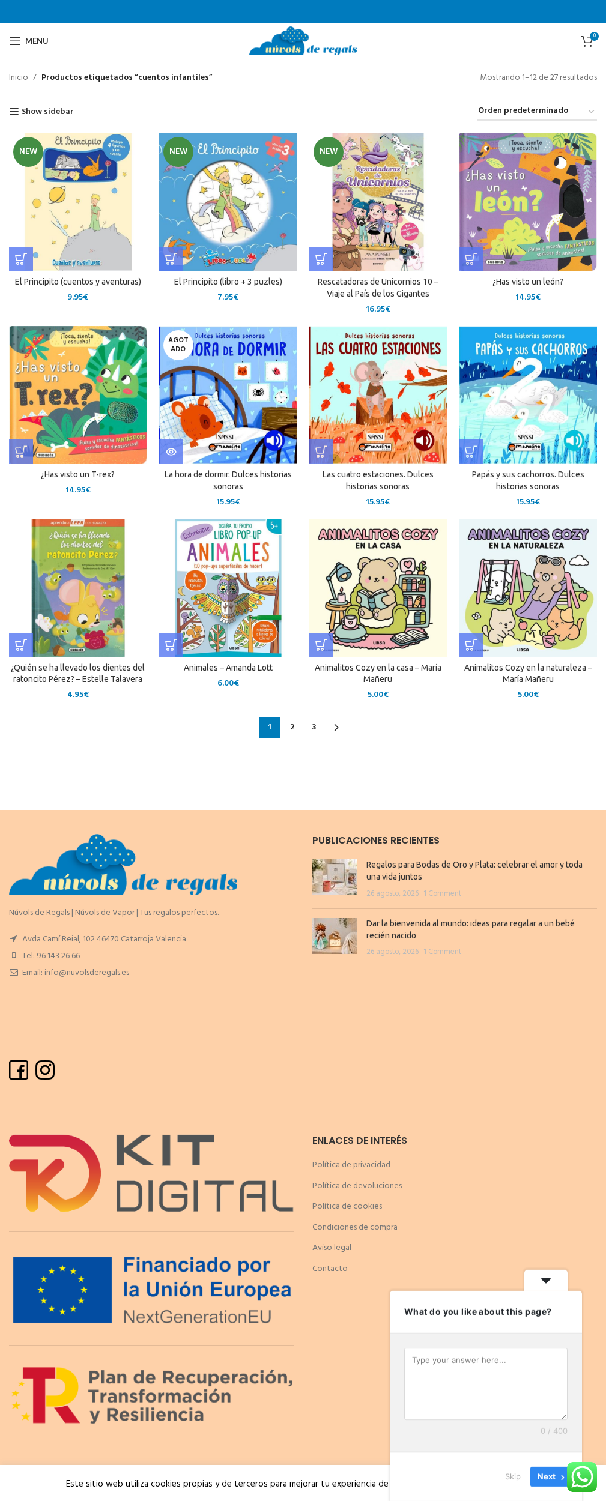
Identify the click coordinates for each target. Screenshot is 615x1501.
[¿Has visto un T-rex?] (78, 395)
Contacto (330, 1269)
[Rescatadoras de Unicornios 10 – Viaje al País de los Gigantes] (378, 202)
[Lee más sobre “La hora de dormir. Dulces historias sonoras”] (171, 451)
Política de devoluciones (357, 1186)
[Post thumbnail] (334, 879)
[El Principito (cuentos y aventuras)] (78, 202)
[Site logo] (303, 41)
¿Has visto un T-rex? (78, 474)
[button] (21, 259)
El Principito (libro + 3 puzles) (228, 281)
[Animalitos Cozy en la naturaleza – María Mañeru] (528, 588)
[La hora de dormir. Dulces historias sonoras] (228, 395)
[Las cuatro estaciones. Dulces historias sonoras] (378, 395)
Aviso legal (331, 1248)
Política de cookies (347, 1206)
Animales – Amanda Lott (228, 667)
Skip (513, 1476)
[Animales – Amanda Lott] (228, 588)
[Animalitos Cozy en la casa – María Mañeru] (378, 588)
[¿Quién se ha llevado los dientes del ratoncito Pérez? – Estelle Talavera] (78, 588)
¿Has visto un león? (527, 281)
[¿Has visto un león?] (528, 202)
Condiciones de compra (355, 1227)
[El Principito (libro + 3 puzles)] (228, 202)
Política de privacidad (351, 1165)
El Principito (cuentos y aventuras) (78, 281)
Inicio (18, 78)
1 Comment (442, 894)
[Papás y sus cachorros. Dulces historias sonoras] (528, 395)
